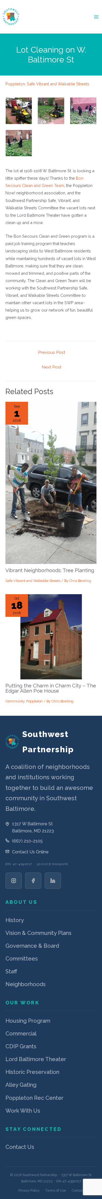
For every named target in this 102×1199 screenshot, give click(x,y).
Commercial (20, 1033)
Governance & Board (32, 946)
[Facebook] (33, 880)
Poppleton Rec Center (34, 1098)
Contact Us (19, 1147)
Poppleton (15, 83)
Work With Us (22, 1110)
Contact (78, 1190)
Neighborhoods (25, 984)
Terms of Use (55, 1190)
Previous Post (51, 352)
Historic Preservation (32, 1072)
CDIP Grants (20, 1046)
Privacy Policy (29, 1190)
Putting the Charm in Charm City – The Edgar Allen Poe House (50, 688)
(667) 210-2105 (27, 841)
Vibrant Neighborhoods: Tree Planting (49, 570)
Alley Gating (20, 1085)
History (14, 920)
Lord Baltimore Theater (35, 1059)
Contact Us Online (30, 851)
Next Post (51, 367)
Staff (11, 971)
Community (14, 701)
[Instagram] (13, 880)
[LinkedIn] (53, 880)
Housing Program (27, 1020)
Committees (21, 958)
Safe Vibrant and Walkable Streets (58, 83)
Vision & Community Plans (38, 933)
